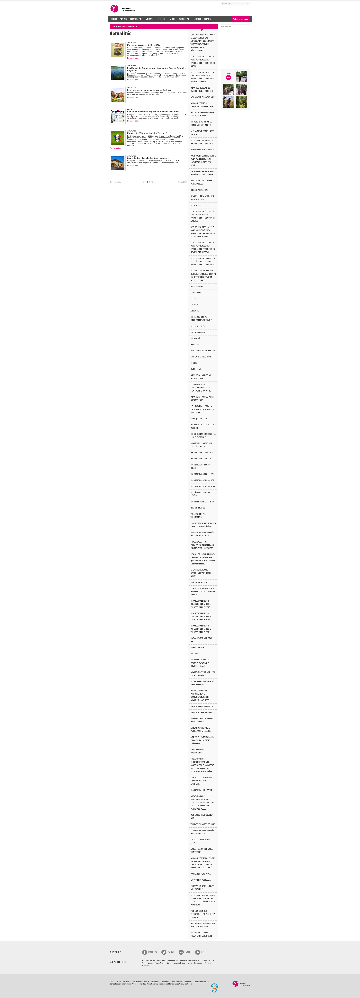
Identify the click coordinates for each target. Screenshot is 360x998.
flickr (187, 952)
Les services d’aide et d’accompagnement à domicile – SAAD (200, 663)
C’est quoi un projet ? (200, 419)
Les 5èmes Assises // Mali (202, 474)
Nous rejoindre (197, 286)
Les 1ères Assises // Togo (202, 502)
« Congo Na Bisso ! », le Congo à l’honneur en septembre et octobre (201, 387)
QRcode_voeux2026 (199, 190)
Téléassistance (197, 647)
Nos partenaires (198, 508)
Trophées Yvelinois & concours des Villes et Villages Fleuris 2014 (201, 629)
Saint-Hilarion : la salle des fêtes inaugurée (148, 158)
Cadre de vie (183, 19)
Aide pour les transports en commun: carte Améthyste (202, 781)
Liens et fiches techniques (203, 712)
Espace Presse (115, 982)
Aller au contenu (127, 2)
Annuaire (195, 311)
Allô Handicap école (200, 582)
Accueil (114, 19)
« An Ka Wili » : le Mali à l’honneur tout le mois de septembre (202, 409)
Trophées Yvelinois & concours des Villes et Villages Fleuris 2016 (201, 616)
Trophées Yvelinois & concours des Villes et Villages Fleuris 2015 (201, 604)
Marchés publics (128, 982)
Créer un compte (198, 332)
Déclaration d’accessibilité (203, 97)
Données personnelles (184, 982)
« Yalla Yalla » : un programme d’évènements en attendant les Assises (202, 545)
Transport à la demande (201, 790)
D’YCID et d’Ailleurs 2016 (202, 459)
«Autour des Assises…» (201, 880)
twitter (171, 952)
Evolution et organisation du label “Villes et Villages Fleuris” (203, 591)
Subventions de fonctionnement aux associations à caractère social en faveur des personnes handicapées (202, 765)
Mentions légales (167, 982)
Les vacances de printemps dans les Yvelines (149, 90)
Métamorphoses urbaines (202, 150)
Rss (202, 952)
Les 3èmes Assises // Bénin (203, 486)
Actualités (195, 305)
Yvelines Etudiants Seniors (203, 824)
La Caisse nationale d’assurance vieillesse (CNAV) (201, 573)
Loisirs (171, 19)
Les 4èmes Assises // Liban (203, 480)
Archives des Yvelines (150, 960)
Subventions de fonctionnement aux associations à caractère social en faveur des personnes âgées (202, 802)
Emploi (139, 982)
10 (152, 182)
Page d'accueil (241, 984)
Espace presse (197, 293)
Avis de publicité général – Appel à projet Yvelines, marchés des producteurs (203, 261)
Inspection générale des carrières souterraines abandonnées (183, 960)
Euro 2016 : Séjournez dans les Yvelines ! (147, 133)
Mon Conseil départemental (129, 19)
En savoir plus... (133, 58)
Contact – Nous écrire (151, 982)
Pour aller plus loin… (201, 874)
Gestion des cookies (201, 982)
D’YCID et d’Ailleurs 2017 (202, 453)
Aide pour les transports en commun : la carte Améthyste (202, 740)
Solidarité (149, 19)
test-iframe (196, 205)
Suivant (181, 182)
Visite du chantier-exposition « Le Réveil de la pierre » (203, 914)
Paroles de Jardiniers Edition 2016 (143, 45)
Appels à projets (198, 326)
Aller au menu (113, 2)
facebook (152, 952)
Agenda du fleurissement (202, 706)
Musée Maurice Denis (163, 963)
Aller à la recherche (142, 2)
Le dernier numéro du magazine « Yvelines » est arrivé (153, 111)
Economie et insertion (201, 19)
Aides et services (240, 19)
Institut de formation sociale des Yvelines (188, 963)
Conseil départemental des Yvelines (123, 8)
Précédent (117, 182)
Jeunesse (161, 19)
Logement (195, 654)
